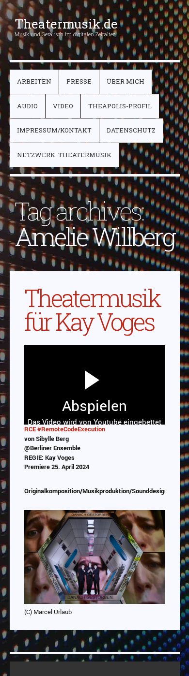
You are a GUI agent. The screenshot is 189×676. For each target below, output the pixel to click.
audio (27, 106)
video (63, 106)
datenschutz (131, 130)
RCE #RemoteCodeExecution (64, 429)
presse (79, 81)
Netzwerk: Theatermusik (64, 154)
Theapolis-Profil (120, 106)
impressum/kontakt (54, 130)
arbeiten (34, 81)
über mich (125, 81)
